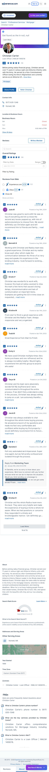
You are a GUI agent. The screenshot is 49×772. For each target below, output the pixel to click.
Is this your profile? (37, 15)
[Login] (29, 3)
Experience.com (20, 760)
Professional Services (16, 22)
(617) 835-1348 (12, 102)
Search (4, 22)
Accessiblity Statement (31, 764)
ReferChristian (26, 90)
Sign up (34, 4)
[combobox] (24, 149)
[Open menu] (45, 4)
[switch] (43, 162)
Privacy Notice (15, 764)
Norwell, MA (13, 641)
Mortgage (30, 22)
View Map (24, 649)
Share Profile (9, 90)
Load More (24, 526)
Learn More (7, 40)
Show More (27, 77)
